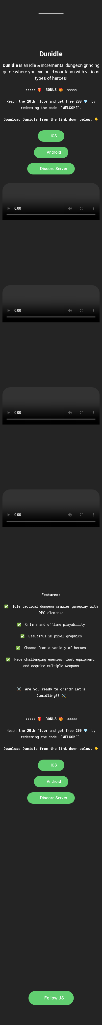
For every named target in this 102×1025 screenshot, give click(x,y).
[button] (51, 136)
